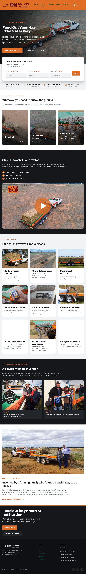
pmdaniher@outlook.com (68, 560)
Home (36, 4)
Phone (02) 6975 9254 (67, 557)
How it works (43, 5)
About (58, 4)
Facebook (73, 569)
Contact (65, 4)
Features (51, 4)
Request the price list (12, 50)
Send (76, 73)
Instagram (77, 569)
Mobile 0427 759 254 (66, 554)
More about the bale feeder (12, 499)
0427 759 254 (76, 5)
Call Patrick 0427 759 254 (35, 50)
